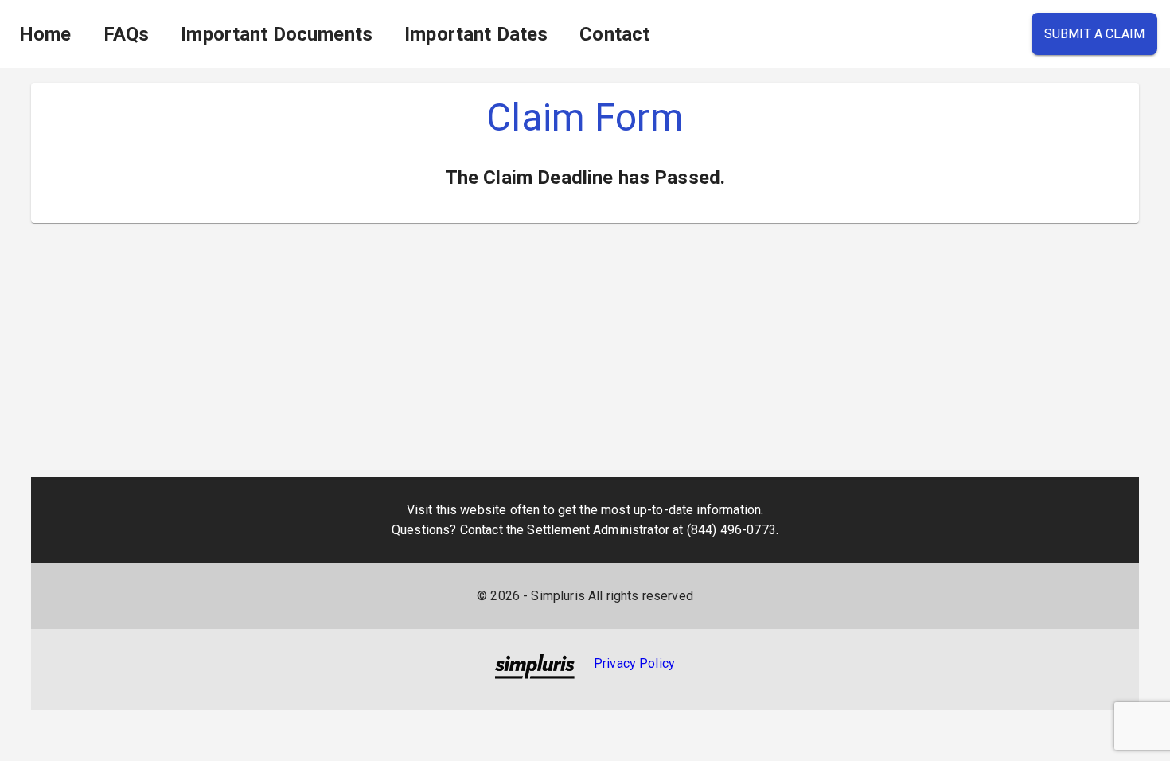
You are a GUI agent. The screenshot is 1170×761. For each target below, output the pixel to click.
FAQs (126, 34)
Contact (614, 34)
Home (45, 34)
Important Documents (276, 34)
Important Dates (476, 34)
